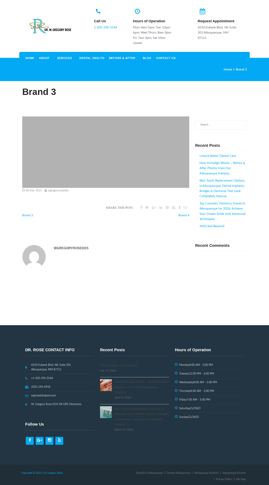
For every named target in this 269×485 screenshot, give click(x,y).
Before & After (122, 58)
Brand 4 (183, 215)
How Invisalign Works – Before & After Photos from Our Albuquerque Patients (222, 168)
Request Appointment (216, 21)
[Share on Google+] (154, 208)
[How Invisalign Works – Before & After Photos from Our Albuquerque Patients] (106, 385)
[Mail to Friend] (185, 208)
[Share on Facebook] (141, 208)
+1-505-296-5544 (42, 378)
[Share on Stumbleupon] (173, 208)
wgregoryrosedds (58, 190)
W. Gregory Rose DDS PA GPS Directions (56, 404)
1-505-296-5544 (105, 27)
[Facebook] (30, 441)
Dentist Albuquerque (178, 473)
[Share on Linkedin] (161, 208)
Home (29, 58)
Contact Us (166, 58)
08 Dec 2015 (34, 190)
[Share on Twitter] (147, 208)
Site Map (241, 479)
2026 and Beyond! (211, 226)
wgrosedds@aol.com (43, 395)
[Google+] (40, 441)
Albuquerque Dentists (206, 473)
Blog (147, 58)
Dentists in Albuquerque (149, 473)
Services (64, 58)
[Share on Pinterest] (167, 208)
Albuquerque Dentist (234, 473)
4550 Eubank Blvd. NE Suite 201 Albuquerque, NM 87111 (51, 367)
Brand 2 (27, 215)
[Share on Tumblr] (180, 208)
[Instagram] (49, 441)
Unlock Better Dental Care (217, 155)
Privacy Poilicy (224, 479)
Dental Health (91, 58)
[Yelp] (59, 441)
